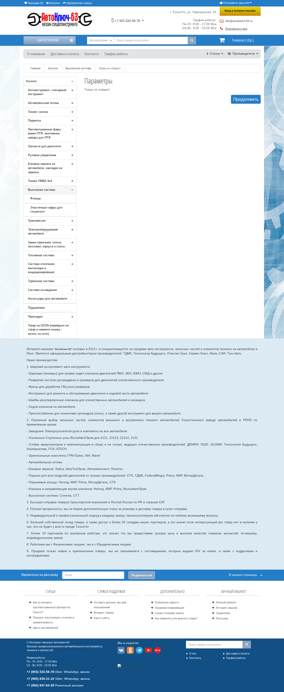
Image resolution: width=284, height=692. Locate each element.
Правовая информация (169, 607)
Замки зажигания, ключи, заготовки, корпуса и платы (46, 244)
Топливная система (41, 255)
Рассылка (222, 618)
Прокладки (35, 316)
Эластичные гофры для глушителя (46, 209)
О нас (192, 653)
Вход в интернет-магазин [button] (240, 10)
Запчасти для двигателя (44, 146)
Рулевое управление (42, 155)
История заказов (226, 607)
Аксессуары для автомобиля (47, 298)
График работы (116, 54)
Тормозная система (41, 281)
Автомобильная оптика (43, 103)
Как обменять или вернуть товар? (176, 618)
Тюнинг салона (38, 111)
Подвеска (34, 120)
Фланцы (35, 198)
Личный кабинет (226, 602)
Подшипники (36, 307)
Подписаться (141, 575)
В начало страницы (244, 575)
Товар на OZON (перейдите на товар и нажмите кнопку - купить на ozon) (48, 329)
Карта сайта (101, 618)
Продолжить (245, 99)
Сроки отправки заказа (169, 613)
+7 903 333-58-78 (127, 21)
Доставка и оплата (65, 54)
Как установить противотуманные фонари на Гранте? (51, 607)
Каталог (31, 81)
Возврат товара (104, 612)
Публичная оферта (167, 602)
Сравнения (223, 613)
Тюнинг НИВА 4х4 (40, 181)
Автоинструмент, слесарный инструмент (47, 92)
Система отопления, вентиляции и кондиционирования (41, 268)
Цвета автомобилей (45, 627)
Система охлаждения (42, 290)
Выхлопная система (41, 189)
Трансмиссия (36, 220)
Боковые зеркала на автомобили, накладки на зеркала (45, 168)
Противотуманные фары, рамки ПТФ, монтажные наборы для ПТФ (44, 133)
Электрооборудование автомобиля (43, 231)
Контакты (92, 54)
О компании (36, 54)
